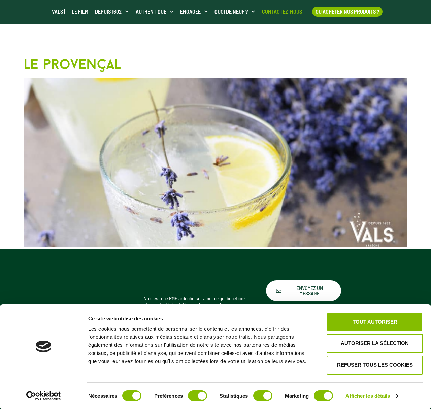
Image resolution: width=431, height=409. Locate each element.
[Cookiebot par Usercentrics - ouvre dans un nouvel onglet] (43, 396)
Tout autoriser (375, 322)
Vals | (58, 11)
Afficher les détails (367, 396)
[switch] (197, 395)
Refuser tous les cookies (375, 365)
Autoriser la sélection (375, 343)
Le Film (80, 11)
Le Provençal (72, 65)
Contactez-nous (282, 11)
